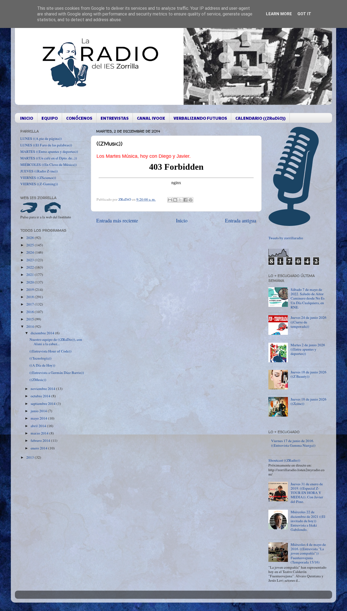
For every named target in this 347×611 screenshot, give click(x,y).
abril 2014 (39, 425)
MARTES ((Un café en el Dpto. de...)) (48, 158)
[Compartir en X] (180, 200)
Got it (304, 13)
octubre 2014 (41, 395)
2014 (30, 326)
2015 (30, 319)
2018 (30, 296)
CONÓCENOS (79, 118)
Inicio (181, 220)
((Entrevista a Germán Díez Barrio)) (57, 372)
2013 (30, 457)
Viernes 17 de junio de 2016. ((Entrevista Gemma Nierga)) (293, 443)
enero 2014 (39, 448)
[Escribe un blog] (175, 200)
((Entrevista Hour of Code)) (51, 351)
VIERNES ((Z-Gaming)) (39, 183)
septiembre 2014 (43, 403)
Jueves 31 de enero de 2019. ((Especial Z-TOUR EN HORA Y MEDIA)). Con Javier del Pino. (307, 492)
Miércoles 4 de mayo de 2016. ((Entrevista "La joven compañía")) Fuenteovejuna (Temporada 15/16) (308, 553)
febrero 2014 (41, 440)
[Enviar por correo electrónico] (170, 200)
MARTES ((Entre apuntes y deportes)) (49, 151)
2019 (30, 289)
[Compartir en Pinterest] (190, 200)
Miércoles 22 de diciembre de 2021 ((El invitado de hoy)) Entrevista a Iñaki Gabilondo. (308, 520)
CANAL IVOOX (151, 118)
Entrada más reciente (117, 220)
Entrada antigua (240, 220)
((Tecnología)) (41, 358)
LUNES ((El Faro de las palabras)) (46, 145)
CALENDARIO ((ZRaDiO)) (260, 118)
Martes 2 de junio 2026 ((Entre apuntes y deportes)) (308, 349)
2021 (30, 274)
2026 (30, 237)
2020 (30, 282)
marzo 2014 (40, 433)
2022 (30, 267)
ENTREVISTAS (114, 118)
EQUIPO (49, 118)
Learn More (279, 13)
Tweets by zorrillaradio (285, 237)
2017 (30, 304)
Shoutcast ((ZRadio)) (284, 460)
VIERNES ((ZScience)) (38, 177)
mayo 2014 (39, 418)
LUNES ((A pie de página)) (41, 138)
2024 (30, 252)
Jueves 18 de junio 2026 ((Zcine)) (308, 401)
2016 (30, 311)
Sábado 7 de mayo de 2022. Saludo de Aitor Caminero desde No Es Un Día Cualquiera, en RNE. (307, 298)
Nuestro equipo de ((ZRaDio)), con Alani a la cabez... (56, 341)
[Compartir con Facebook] (185, 200)
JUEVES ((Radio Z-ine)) (39, 171)
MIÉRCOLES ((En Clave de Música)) (48, 164)
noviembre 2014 (43, 388)
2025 (30, 244)
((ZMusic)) (38, 379)
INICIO (26, 118)
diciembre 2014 (43, 332)
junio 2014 (39, 410)
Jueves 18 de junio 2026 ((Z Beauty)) (308, 374)
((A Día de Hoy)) (42, 365)
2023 (30, 259)
